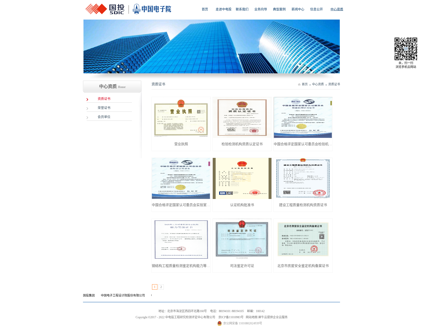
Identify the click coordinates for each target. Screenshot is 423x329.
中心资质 (318, 84)
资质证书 (334, 84)
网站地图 (251, 317)
